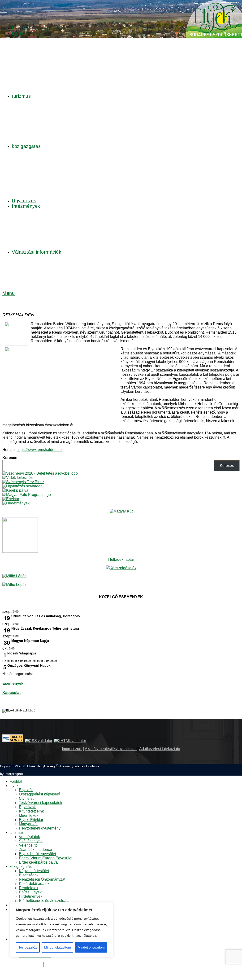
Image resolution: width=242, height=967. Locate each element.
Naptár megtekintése (18, 673)
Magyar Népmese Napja (30, 640)
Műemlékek (28, 815)
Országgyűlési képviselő (39, 794)
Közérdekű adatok (34, 884)
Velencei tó (28, 845)
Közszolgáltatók (123, 568)
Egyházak (27, 807)
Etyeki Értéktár (31, 820)
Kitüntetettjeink (31, 811)
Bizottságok (29, 875)
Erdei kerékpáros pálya (38, 862)
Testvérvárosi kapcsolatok (40, 803)
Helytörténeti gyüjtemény (39, 828)
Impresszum (72, 749)
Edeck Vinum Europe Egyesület (45, 858)
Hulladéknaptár (121, 559)
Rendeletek (28, 888)
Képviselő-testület (34, 871)
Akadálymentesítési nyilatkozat (111, 749)
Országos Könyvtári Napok (29, 665)
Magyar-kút (28, 824)
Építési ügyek (30, 892)
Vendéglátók (29, 837)
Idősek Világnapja (21, 653)
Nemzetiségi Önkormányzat (42, 879)
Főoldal (15, 781)
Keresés (9, 458)
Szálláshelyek (31, 841)
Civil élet (26, 798)
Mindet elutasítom (57, 947)
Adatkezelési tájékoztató (159, 749)
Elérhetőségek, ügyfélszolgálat (44, 901)
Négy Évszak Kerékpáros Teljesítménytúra (45, 628)
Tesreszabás (27, 947)
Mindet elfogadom (91, 947)
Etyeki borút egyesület (37, 854)
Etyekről (26, 790)
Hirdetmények (30, 896)
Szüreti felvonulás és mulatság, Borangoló (45, 616)
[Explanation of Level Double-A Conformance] (12, 741)
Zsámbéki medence (35, 850)
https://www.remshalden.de (39, 450)
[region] (61, 930)
